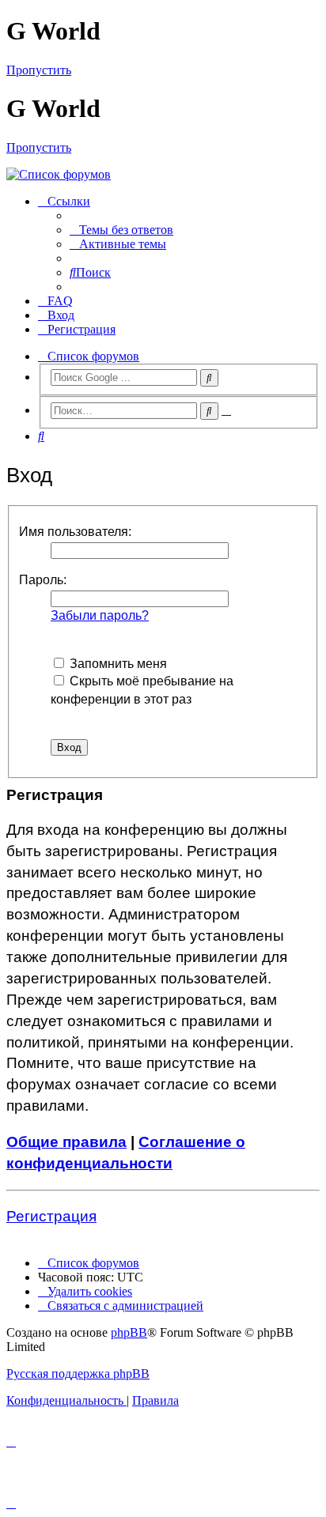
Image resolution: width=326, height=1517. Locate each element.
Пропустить (38, 70)
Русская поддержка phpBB (78, 1373)
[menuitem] (121, 229)
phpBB (129, 1332)
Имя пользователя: (75, 531)
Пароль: (42, 580)
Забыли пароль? (100, 615)
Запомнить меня (116, 663)
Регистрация (51, 1216)
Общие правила (66, 1142)
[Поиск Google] (209, 378)
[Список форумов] (163, 175)
